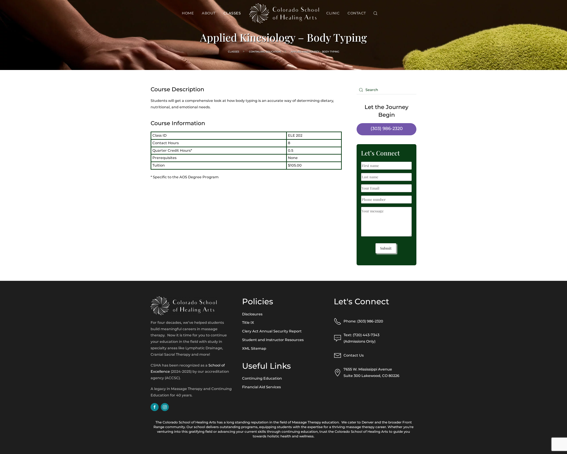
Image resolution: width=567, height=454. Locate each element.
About (209, 13)
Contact (357, 13)
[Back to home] (283, 13)
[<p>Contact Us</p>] (337, 355)
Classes (232, 13)
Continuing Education (265, 51)
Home (188, 13)
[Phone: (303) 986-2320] (337, 321)
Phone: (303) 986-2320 (363, 321)
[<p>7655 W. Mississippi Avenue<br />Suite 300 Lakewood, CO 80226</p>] (337, 372)
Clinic (333, 13)
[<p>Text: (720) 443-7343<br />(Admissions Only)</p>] (337, 338)
